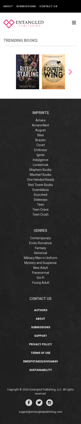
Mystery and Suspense (40, 263)
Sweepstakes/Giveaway (40, 361)
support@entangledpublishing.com (40, 411)
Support (40, 335)
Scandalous (40, 190)
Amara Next (40, 125)
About (8, 6)
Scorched (40, 194)
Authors (40, 310)
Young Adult (40, 282)
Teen (40, 204)
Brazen (40, 140)
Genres (40, 230)
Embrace (40, 150)
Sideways (40, 199)
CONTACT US (40, 299)
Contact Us (48, 6)
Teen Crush (40, 214)
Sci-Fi (40, 277)
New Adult (40, 268)
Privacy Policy (40, 344)
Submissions (26, 6)
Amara (40, 120)
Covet (40, 145)
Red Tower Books (40, 185)
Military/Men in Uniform (40, 258)
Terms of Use (40, 353)
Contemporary (40, 238)
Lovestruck (40, 165)
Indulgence (40, 160)
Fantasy (40, 248)
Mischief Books (40, 174)
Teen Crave (40, 209)
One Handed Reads (40, 179)
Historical (40, 253)
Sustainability (40, 370)
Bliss (40, 135)
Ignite (41, 155)
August (40, 130)
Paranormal (40, 272)
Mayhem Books (40, 170)
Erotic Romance (40, 243)
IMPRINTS (40, 113)
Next (70, 72)
